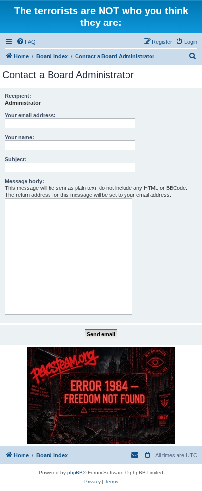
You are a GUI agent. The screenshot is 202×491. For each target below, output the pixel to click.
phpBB (75, 472)
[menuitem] (26, 41)
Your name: (19, 137)
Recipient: (18, 96)
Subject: (15, 159)
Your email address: (30, 115)
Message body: (24, 181)
